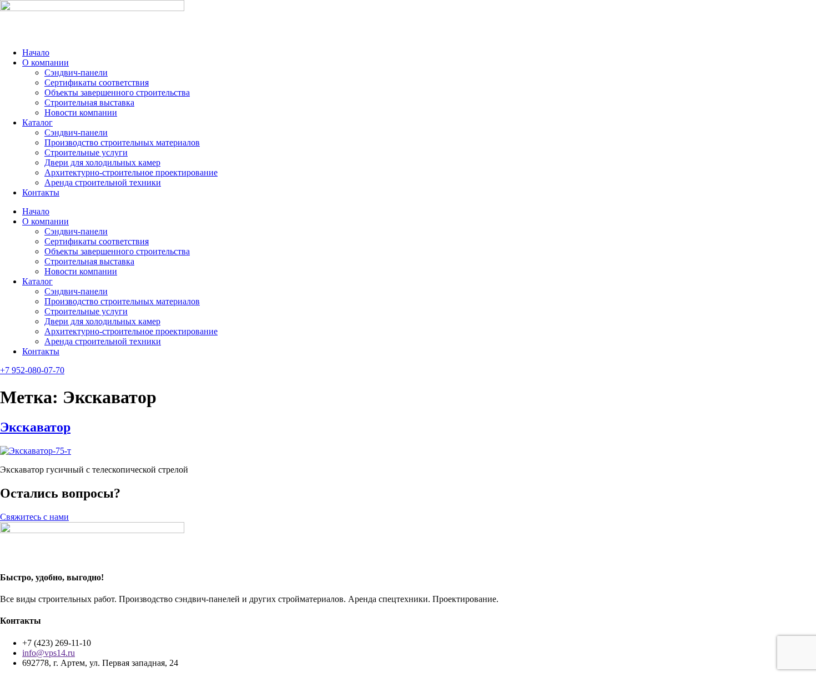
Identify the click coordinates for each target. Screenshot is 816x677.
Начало (35, 52)
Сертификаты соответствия (96, 82)
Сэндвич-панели (76, 72)
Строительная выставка (89, 102)
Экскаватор (35, 427)
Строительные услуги (86, 152)
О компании (45, 62)
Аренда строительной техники (102, 182)
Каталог (37, 122)
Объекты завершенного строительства (117, 92)
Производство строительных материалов (122, 142)
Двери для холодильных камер (102, 162)
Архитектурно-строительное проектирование (131, 172)
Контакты (40, 192)
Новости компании (80, 112)
